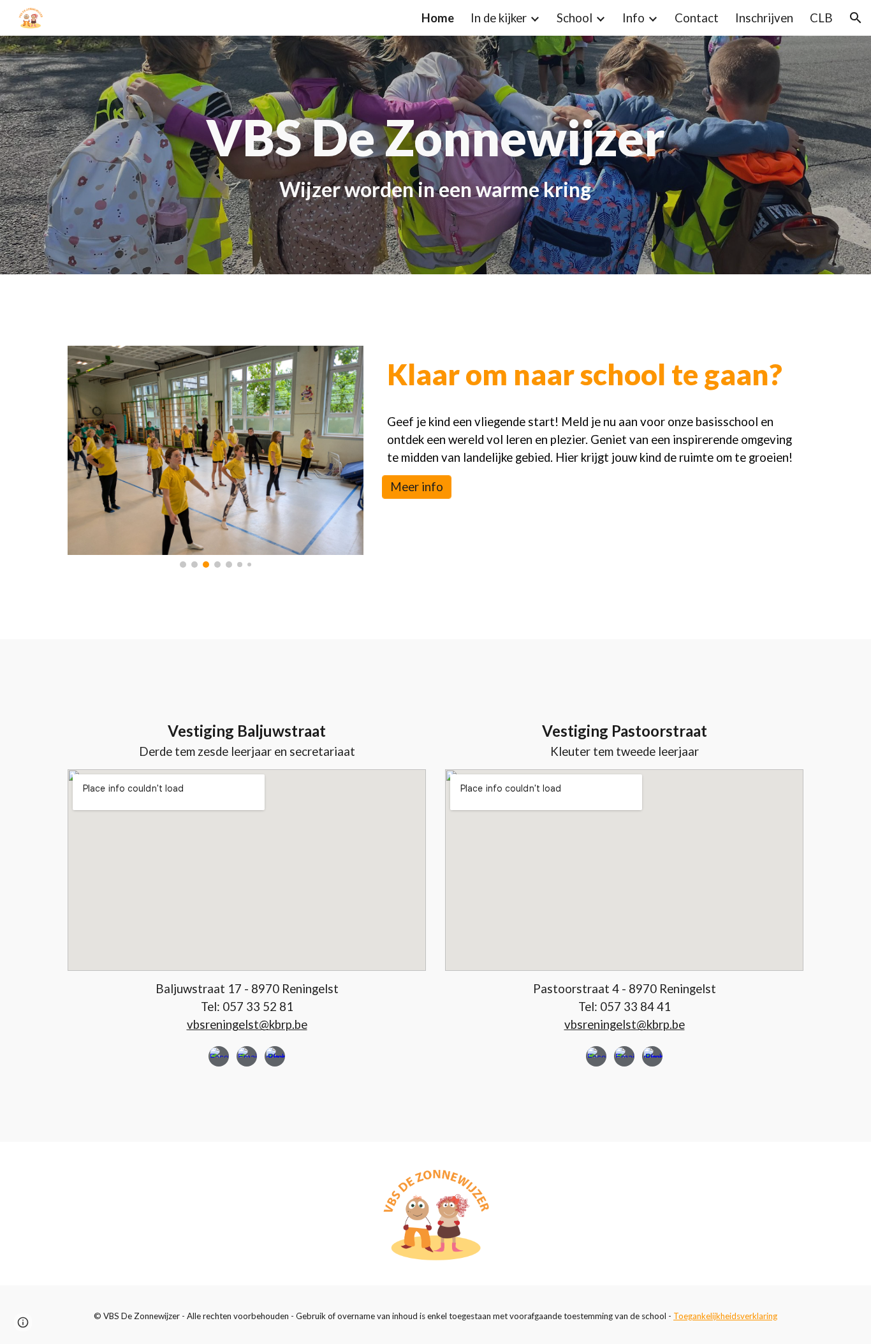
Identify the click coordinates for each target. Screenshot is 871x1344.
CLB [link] (821, 18)
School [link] (574, 18)
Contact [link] (697, 18)
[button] (855, 18)
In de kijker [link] (499, 18)
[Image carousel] (215, 457)
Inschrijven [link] (764, 18)
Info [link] (633, 18)
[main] (435, 155)
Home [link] (437, 18)
